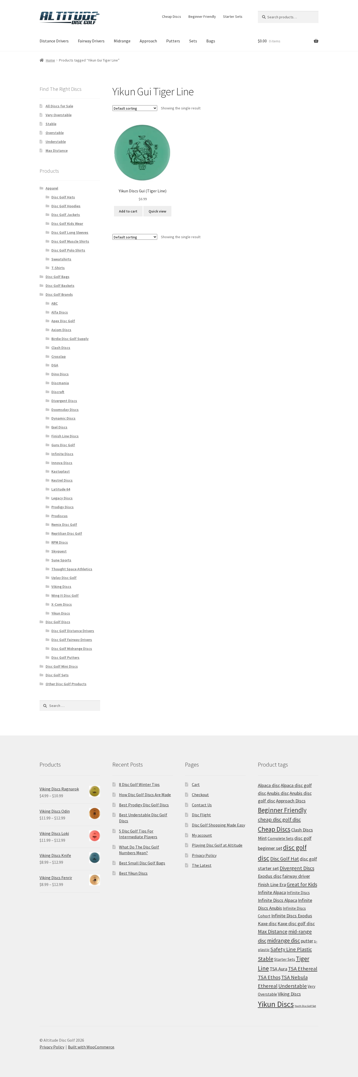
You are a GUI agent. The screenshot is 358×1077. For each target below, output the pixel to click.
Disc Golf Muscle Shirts (70, 241)
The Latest (201, 865)
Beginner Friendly (202, 16)
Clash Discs (60, 347)
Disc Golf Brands (59, 294)
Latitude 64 (60, 489)
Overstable (55, 132)
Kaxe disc (267, 923)
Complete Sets (281, 838)
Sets (193, 40)
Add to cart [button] (128, 211)
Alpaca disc (269, 785)
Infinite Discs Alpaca (277, 900)
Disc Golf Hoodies (65, 206)
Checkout (200, 794)
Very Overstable (59, 115)
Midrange (122, 40)
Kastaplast (60, 471)
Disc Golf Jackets (65, 214)
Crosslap (58, 356)
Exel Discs (59, 427)
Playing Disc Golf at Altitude (217, 845)
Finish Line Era (272, 884)
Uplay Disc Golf (64, 577)
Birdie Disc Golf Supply (70, 338)
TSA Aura (278, 969)
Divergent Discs (64, 400)
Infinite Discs (62, 453)
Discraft (57, 391)
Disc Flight (201, 814)
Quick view (157, 211)
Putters (173, 40)
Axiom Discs (61, 329)
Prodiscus (59, 516)
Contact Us (202, 804)
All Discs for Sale (59, 106)
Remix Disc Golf (64, 524)
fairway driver (296, 876)
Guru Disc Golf (63, 445)
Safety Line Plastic (291, 949)
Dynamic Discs (63, 418)
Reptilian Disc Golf (66, 533)
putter (307, 941)
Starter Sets (232, 16)
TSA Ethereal (302, 968)
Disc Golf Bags (57, 276)
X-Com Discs (61, 604)
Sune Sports (61, 560)
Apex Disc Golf (63, 321)
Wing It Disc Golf (65, 595)
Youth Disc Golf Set (305, 1006)
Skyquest (59, 551)
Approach (148, 40)
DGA (54, 365)
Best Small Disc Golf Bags (142, 863)
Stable (51, 123)
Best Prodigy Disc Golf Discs (144, 804)
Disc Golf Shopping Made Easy (218, 825)
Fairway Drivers (91, 40)
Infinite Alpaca (272, 892)
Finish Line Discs (65, 436)
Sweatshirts (61, 259)
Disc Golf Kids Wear (67, 223)
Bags (210, 40)
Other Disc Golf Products (66, 684)
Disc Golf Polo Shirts (68, 250)
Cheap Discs (171, 16)
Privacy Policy (204, 855)
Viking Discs (61, 586)
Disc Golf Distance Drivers (72, 630)
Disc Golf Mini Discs (62, 666)
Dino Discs (60, 374)
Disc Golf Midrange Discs (71, 648)
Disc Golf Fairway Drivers (71, 639)
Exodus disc (269, 876)
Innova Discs (61, 462)
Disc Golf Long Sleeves (69, 232)
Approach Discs (291, 801)
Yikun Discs (60, 613)
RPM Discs (59, 542)
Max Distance (57, 150)
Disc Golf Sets (57, 675)
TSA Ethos (269, 977)
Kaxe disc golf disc (296, 923)
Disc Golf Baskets (60, 285)
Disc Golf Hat (284, 858)
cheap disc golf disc (279, 819)
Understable (56, 141)
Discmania (60, 383)
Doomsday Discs (65, 409)
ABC (54, 303)
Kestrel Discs (62, 480)
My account (202, 835)
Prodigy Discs (62, 507)
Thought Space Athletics (71, 569)
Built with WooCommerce (91, 1047)
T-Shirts (58, 267)
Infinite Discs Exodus (291, 916)
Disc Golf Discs (58, 622)
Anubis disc (278, 793)
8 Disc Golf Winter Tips (139, 784)
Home (50, 60)
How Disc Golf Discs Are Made (145, 794)
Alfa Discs (59, 312)
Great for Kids (302, 884)
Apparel (52, 188)
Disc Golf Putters (65, 657)
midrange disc (283, 940)
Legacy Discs (62, 498)
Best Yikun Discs (133, 873)
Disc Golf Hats (63, 197)
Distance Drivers (54, 40)
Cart (196, 784)
